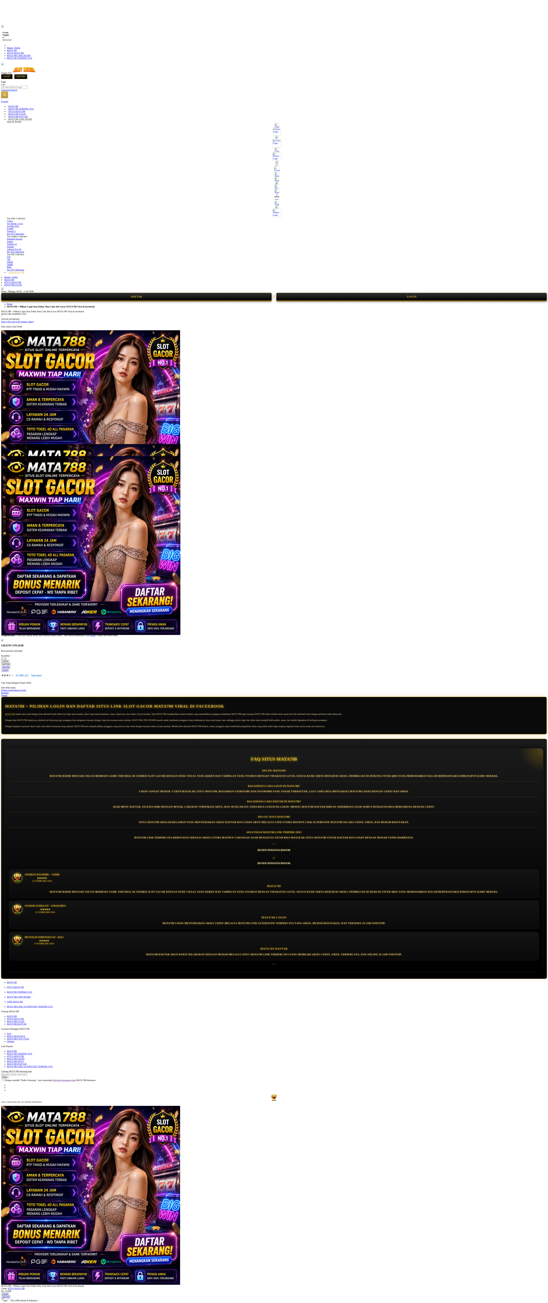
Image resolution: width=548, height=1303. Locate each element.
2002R (10, 262)
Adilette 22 (12, 244)
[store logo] (24, 73)
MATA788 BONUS (16, 1036)
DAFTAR (136, 296)
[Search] (4, 94)
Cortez (10, 221)
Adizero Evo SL (14, 249)
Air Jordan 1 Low (15, 223)
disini (92, 635)
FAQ (9, 1034)
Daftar (21, 76)
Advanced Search (9, 90)
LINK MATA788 (15, 1002)
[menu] (274, 189)
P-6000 (10, 229)
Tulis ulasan (36, 675)
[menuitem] (13, 106)
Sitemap (10, 1041)
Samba (10, 241)
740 (8, 259)
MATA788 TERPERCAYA (19, 58)
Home (9, 304)
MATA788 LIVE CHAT (18, 1039)
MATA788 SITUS (15, 1061)
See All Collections (15, 234)
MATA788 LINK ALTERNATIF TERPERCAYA (30, 1006)
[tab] (274, 101)
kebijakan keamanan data (64, 1080)
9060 (9, 267)
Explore (4, 101)
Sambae (10, 247)
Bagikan (5, 693)
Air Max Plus (13, 226)
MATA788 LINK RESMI (18, 55)
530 (8, 257)
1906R (10, 264)
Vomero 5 (11, 231)
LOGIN (411, 296)
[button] (7, 450)
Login (7, 76)
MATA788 (12, 50)
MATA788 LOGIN (13, 285)
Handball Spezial (14, 239)
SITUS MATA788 (15, 53)
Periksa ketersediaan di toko (13, 690)
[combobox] (14, 87)
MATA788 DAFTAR (17, 1024)
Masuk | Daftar (13, 48)
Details (4, 695)
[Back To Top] (2, 1298)
